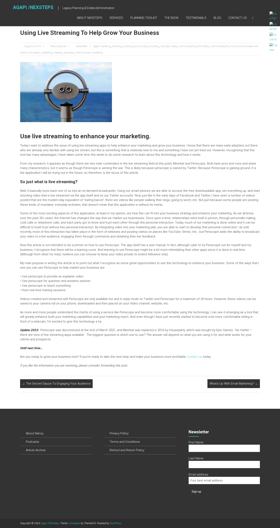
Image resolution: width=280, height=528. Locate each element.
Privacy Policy (119, 433)
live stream (34, 52)
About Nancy (34, 433)
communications (220, 46)
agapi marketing (102, 46)
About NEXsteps (89, 18)
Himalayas (74, 523)
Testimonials (196, 18)
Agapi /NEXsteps (33, 7)
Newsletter (81, 46)
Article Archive (36, 450)
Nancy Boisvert (58, 46)
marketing (46, 52)
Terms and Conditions (125, 442)
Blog (217, 18)
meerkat (58, 52)
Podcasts (32, 442)
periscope (69, 52)
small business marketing (89, 52)
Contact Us (237, 18)
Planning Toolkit (143, 18)
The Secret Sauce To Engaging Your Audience (56, 383)
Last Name (196, 458)
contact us (194, 357)
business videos (169, 46)
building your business (136, 46)
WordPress (115, 523)
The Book (171, 18)
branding (117, 46)
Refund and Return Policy (127, 450)
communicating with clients (194, 46)
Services (116, 18)
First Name (196, 442)
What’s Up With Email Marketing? (233, 383)
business (154, 46)
